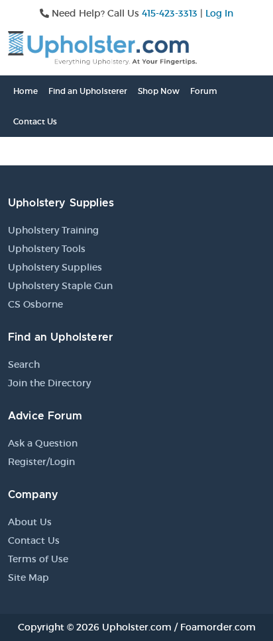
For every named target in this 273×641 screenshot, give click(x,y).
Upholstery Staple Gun (60, 286)
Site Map (28, 577)
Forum (203, 91)
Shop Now (159, 91)
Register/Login (41, 462)
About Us (30, 522)
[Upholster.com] (102, 47)
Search (24, 364)
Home (25, 91)
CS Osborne (35, 304)
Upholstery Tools (46, 249)
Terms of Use (38, 559)
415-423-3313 (169, 13)
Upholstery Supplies (55, 267)
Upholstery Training (53, 230)
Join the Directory (49, 383)
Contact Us (35, 121)
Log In (219, 13)
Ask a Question (43, 443)
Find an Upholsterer (87, 91)
